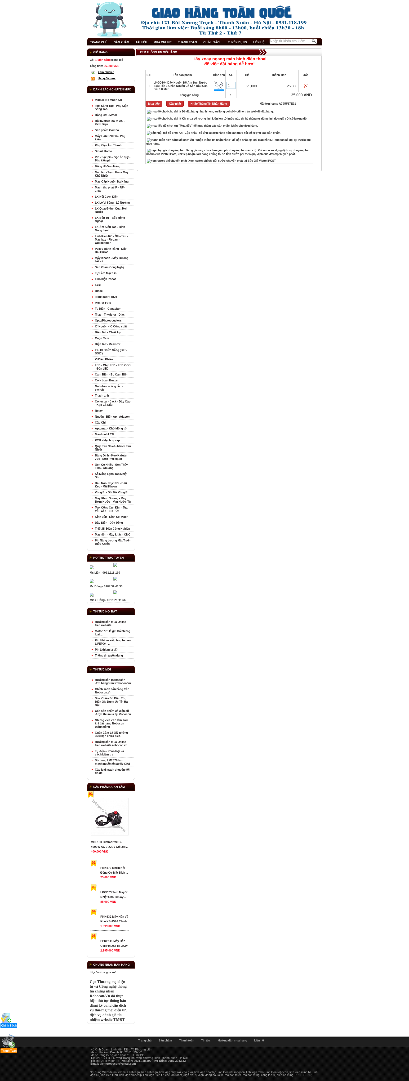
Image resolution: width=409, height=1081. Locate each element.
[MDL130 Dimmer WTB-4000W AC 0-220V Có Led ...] (109, 817)
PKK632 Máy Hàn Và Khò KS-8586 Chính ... (114, 919)
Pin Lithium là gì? (106, 649)
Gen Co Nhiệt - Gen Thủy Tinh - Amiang (111, 466)
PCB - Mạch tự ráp (107, 440)
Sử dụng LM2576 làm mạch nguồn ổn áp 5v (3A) (112, 762)
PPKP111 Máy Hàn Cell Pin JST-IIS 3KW (114, 943)
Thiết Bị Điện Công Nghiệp (112, 528)
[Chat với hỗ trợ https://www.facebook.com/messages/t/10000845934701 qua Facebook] (115, 565)
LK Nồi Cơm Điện (106, 196)
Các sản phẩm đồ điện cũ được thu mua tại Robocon (113, 712)
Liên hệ (259, 1040)
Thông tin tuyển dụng (109, 655)
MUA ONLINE (163, 42)
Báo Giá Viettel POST (262, 160)
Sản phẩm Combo (107, 130)
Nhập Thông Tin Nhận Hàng (209, 103)
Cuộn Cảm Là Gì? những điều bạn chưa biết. (111, 734)
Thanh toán (186, 1040)
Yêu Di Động (304, 1075)
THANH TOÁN (187, 42)
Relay (99, 410)
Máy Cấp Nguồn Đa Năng (112, 181)
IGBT (98, 285)
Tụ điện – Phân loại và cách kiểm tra (109, 753)
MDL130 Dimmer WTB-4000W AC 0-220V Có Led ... (109, 844)
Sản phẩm (165, 1040)
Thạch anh (102, 395)
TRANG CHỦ (98, 42)
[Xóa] (306, 87)
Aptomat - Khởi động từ (111, 428)
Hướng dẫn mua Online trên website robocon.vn (111, 743)
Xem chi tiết (106, 72)
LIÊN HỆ (258, 42)
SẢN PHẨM (121, 42)
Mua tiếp (154, 103)
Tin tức (206, 1040)
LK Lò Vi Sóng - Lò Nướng (112, 202)
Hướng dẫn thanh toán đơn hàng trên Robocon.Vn (113, 681)
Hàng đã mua (107, 78)
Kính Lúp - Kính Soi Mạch (111, 516)
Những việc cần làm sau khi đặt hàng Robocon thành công (111, 723)
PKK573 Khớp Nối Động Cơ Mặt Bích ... (114, 870)
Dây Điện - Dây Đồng (109, 522)
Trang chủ (144, 1040)
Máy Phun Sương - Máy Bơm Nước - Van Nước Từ (113, 500)
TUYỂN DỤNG (237, 42)
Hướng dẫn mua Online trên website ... (110, 623)
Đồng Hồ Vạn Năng (107, 166)
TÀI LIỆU (141, 42)
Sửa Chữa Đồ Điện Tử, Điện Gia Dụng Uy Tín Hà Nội (111, 702)
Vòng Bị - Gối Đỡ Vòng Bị (111, 492)
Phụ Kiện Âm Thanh (108, 145)
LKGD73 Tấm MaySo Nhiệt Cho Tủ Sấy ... (114, 895)
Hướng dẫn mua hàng (232, 1040)
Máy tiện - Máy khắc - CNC (112, 534)
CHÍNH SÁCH (212, 42)
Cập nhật (175, 103)
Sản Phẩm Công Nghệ (109, 267)
